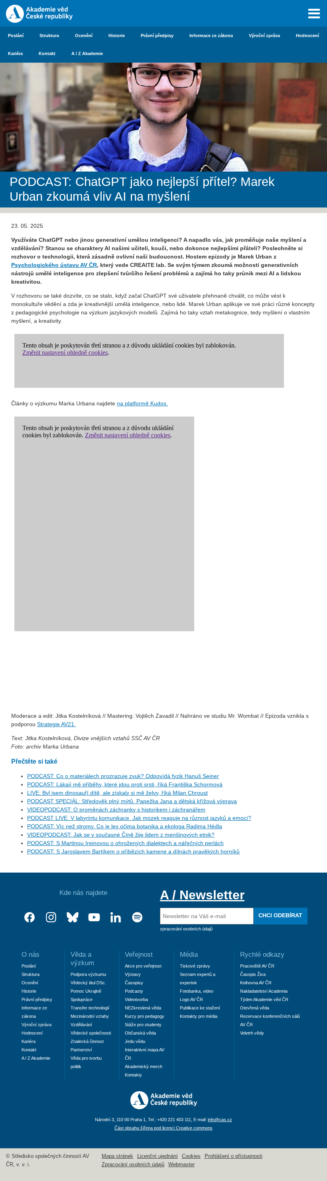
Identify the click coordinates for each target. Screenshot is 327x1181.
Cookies (191, 1156)
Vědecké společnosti (91, 1033)
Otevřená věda (254, 1007)
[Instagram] (51, 917)
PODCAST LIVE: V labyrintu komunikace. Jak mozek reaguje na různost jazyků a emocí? (139, 818)
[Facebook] (29, 917)
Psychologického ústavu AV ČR (54, 265)
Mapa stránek (117, 1156)
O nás (30, 954)
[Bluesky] (73, 917)
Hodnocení (307, 35)
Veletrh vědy (252, 1033)
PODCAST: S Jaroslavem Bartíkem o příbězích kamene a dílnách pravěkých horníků (133, 851)
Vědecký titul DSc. (88, 982)
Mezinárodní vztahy (90, 1016)
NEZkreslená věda (143, 1007)
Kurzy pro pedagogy (144, 1016)
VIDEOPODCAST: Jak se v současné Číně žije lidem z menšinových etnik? (121, 834)
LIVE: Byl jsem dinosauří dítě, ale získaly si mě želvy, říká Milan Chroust (117, 793)
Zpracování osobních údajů (133, 1164)
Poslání (16, 35)
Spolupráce (82, 999)
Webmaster (181, 1164)
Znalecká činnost (87, 1041)
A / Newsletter (202, 895)
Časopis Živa (253, 974)
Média (189, 954)
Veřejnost (139, 954)
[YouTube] (94, 917)
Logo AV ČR (191, 999)
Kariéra (15, 53)
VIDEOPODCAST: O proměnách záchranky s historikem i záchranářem (116, 809)
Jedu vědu (135, 1041)
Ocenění (84, 35)
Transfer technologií (90, 1007)
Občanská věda (140, 1033)
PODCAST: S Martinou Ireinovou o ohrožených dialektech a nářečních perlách (125, 843)
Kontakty (133, 1074)
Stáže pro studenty (143, 1024)
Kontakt (47, 53)
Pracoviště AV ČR (257, 966)
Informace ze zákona (211, 35)
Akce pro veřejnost (143, 966)
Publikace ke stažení (200, 1007)
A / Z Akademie (87, 53)
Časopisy (134, 982)
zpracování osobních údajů (186, 928)
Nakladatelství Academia (264, 991)
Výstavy (133, 974)
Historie (116, 35)
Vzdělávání (81, 1024)
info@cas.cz (220, 1119)
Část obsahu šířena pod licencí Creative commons (163, 1128)
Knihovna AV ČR (256, 982)
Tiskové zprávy (195, 966)
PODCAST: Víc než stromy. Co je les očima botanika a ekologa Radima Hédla (124, 826)
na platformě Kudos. (142, 403)
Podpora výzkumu (88, 974)
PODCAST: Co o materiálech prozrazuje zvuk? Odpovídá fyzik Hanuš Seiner (123, 776)
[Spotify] (137, 917)
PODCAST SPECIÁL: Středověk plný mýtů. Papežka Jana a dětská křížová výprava (132, 801)
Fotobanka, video (196, 991)
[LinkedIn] (116, 917)
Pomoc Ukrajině (86, 991)
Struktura (49, 35)
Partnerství (81, 1049)
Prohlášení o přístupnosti (233, 1156)
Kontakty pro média (198, 1016)
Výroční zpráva (264, 35)
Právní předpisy (157, 35)
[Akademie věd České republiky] (163, 1107)
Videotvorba (136, 999)
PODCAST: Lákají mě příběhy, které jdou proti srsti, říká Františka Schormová (125, 784)
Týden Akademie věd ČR (264, 999)
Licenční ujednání (157, 1156)
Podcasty (134, 991)
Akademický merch (143, 1066)
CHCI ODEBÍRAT (280, 915)
